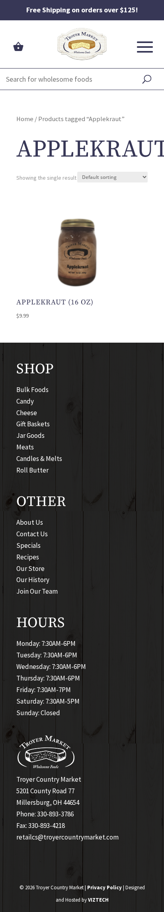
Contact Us (32, 534)
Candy (25, 401)
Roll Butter (32, 470)
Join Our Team (37, 591)
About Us (29, 522)
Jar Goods (30, 435)
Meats (25, 447)
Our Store (30, 568)
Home (24, 119)
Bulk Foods (32, 389)
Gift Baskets (33, 424)
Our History (32, 579)
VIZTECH (98, 899)
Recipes (27, 557)
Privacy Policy (104, 887)
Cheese (26, 412)
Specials (28, 545)
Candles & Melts (39, 458)
